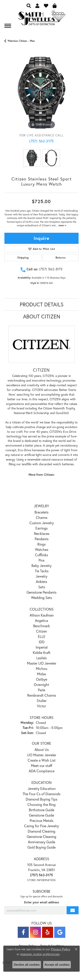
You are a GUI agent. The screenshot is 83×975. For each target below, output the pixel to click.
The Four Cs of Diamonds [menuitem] (41, 793)
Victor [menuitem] (41, 706)
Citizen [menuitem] (41, 631)
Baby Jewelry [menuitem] (41, 565)
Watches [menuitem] (41, 549)
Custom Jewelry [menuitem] (41, 522)
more (61, 225)
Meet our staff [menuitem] (41, 765)
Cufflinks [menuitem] (41, 554)
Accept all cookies (56, 964)
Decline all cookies (27, 964)
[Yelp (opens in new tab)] (47, 932)
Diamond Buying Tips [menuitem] (41, 799)
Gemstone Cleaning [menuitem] (41, 836)
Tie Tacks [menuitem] (41, 570)
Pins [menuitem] (41, 560)
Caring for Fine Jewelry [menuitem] (41, 825)
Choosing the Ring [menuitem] (41, 804)
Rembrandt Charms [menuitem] (41, 695)
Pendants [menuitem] (41, 538)
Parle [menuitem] (41, 690)
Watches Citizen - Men (21, 40)
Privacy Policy (60, 949)
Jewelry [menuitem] (41, 576)
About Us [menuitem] (42, 749)
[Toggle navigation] (7, 25)
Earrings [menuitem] (41, 528)
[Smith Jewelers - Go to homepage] (41, 18)
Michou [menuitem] (41, 668)
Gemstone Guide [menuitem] (41, 815)
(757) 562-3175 (41, 141)
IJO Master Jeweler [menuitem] (41, 754)
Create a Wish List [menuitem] (42, 760)
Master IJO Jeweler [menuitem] (41, 663)
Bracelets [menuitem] (41, 512)
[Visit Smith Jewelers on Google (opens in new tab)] (59, 932)
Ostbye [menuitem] (41, 679)
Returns (61, 257)
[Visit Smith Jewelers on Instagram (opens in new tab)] (35, 932)
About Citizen (41, 316)
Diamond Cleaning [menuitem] (41, 831)
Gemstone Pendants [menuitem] (41, 592)
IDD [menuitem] (41, 641)
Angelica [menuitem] (41, 620)
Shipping (23, 257)
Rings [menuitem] (41, 544)
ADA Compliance (41, 771)
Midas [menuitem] (41, 674)
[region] (41, 92)
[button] (29, 5)
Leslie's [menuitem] (41, 657)
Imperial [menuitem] (42, 647)
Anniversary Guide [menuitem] (41, 841)
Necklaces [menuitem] (41, 533)
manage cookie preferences (40, 954)
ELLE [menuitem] (41, 636)
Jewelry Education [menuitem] (42, 788)
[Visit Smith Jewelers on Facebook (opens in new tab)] (23, 932)
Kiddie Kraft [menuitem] (41, 652)
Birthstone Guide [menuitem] (41, 809)
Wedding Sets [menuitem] (41, 597)
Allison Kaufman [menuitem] (42, 615)
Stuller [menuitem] (41, 700)
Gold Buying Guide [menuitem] (41, 847)
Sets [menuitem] (41, 587)
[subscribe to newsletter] (73, 910)
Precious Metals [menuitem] (41, 820)
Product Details (42, 304)
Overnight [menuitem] (41, 684)
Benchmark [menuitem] (41, 625)
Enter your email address (41, 902)
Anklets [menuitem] (41, 581)
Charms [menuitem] (41, 517)
